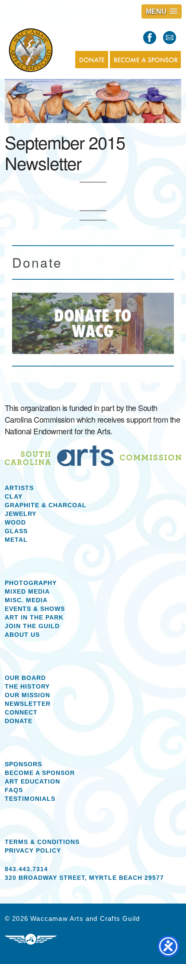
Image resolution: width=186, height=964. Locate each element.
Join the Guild (32, 626)
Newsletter (28, 703)
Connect (21, 712)
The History (27, 686)
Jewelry (20, 513)
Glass (16, 531)
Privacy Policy (33, 850)
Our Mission (27, 695)
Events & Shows (35, 608)
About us (22, 634)
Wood (15, 522)
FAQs (14, 790)
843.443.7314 (26, 869)
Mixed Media (27, 591)
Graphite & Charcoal (46, 505)
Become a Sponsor (40, 772)
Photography (31, 582)
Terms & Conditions (42, 841)
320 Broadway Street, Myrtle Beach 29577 (84, 877)
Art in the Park (34, 617)
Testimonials (30, 798)
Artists (19, 487)
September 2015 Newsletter (44, 196)
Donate (18, 720)
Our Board (25, 677)
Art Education (32, 781)
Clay (13, 496)
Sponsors (23, 764)
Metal (16, 539)
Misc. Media (26, 600)
